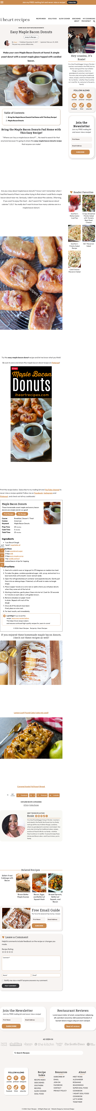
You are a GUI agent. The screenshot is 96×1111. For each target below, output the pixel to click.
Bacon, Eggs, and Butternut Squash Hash (39, 896)
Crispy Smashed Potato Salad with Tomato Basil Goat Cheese (88, 218)
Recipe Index (40, 1080)
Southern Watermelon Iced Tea (74, 216)
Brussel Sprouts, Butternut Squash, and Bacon (55, 898)
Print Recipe (8, 514)
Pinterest (55, 363)
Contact (57, 1088)
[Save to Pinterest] (2, 560)
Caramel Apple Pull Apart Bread (31, 786)
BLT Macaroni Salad (88, 245)
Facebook (38, 493)
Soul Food (39, 1094)
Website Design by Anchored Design (62, 1109)
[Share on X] (2, 555)
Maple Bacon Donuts (16, 120)
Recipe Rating (7, 949)
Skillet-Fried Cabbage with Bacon (7, 878)
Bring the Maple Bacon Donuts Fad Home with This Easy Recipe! (32, 117)
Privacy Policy (60, 1091)
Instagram (48, 493)
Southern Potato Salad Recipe (74, 246)
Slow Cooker (40, 1091)
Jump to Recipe (30, 37)
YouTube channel (52, 489)
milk (11, 554)
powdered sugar (16, 551)
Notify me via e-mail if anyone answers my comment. (26, 980)
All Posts (26, 805)
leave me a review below (20, 618)
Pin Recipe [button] (22, 514)
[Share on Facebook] (2, 550)
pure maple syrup (16, 556)
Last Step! (10, 616)
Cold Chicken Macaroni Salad (74, 270)
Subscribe (72, 2)
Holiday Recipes (34, 805)
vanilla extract (14, 559)
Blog (24, 27)
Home (20, 27)
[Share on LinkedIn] (2, 565)
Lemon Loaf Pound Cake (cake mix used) (31, 712)
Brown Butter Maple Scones (23, 895)
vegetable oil (15, 545)
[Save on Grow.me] (62, 795)
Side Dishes (39, 1083)
